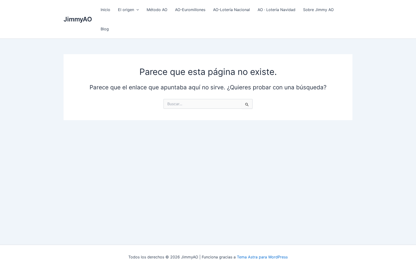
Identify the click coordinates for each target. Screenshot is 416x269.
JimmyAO (78, 19)
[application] (136, 9)
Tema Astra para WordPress (262, 257)
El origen (126, 9)
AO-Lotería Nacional (231, 9)
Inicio (105, 9)
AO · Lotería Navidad (276, 9)
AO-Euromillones (190, 9)
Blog (105, 28)
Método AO (157, 9)
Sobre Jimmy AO (318, 9)
